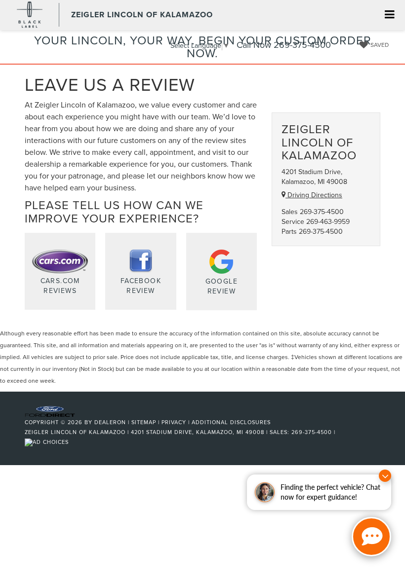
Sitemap (143, 422)
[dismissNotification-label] (385, 476)
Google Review (221, 286)
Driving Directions (313, 195)
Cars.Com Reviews (60, 285)
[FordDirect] (50, 410)
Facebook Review (141, 285)
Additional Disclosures (231, 422)
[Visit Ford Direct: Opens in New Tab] (48, 442)
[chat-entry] (371, 536)
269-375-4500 (322, 212)
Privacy (174, 422)
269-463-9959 (328, 221)
